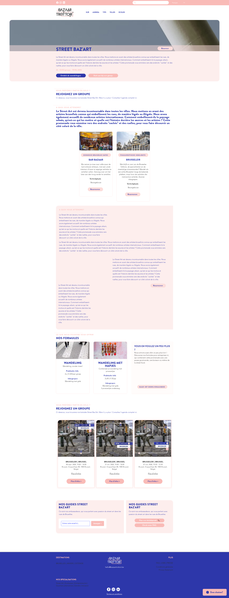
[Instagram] (113, 589)
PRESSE (170, 563)
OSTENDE (79, 563)
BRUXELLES (61, 563)
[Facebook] (57, 2)
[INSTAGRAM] (60, 2)
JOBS (163, 563)
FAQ (158, 563)
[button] (112, 12)
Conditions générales (164, 567)
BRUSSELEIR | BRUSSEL (76, 462)
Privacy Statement (166, 570)
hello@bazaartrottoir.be (114, 567)
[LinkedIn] (64, 2)
